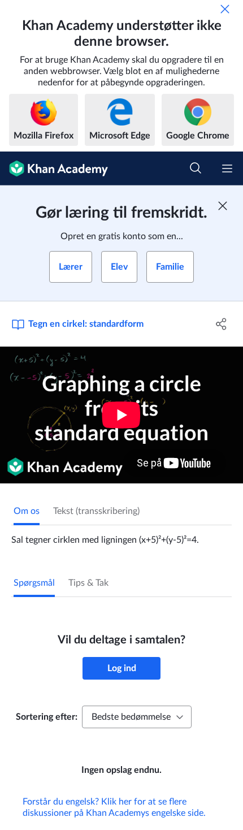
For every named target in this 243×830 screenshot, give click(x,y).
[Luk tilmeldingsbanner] (222, 205)
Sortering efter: (46, 716)
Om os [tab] (27, 511)
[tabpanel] (121, 535)
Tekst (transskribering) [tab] (96, 511)
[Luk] (225, 9)
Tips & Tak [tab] (88, 582)
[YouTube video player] (121, 415)
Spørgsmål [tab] (34, 582)
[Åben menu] (227, 168)
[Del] (222, 324)
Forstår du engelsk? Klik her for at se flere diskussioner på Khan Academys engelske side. (114, 807)
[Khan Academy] (54, 168)
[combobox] (137, 717)
